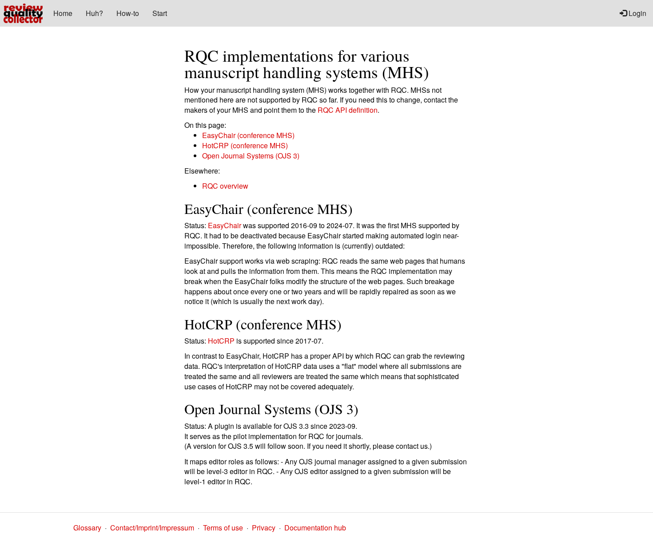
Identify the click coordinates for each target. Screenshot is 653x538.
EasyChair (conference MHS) (248, 135)
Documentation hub (315, 527)
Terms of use (223, 527)
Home (62, 13)
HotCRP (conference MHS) (245, 145)
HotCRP (221, 341)
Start (159, 13)
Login (636, 13)
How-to (127, 13)
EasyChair (224, 225)
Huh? (94, 13)
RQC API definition (348, 110)
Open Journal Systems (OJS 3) (250, 155)
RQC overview (225, 186)
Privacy (263, 527)
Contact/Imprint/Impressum (152, 527)
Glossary (87, 527)
